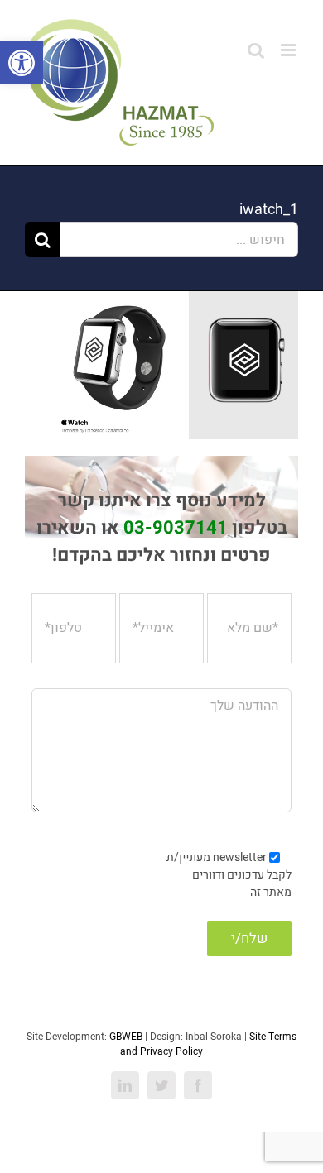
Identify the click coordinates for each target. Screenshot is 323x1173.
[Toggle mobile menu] (289, 50)
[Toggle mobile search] (256, 50)
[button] (21, 62)
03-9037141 (175, 528)
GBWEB (125, 1036)
